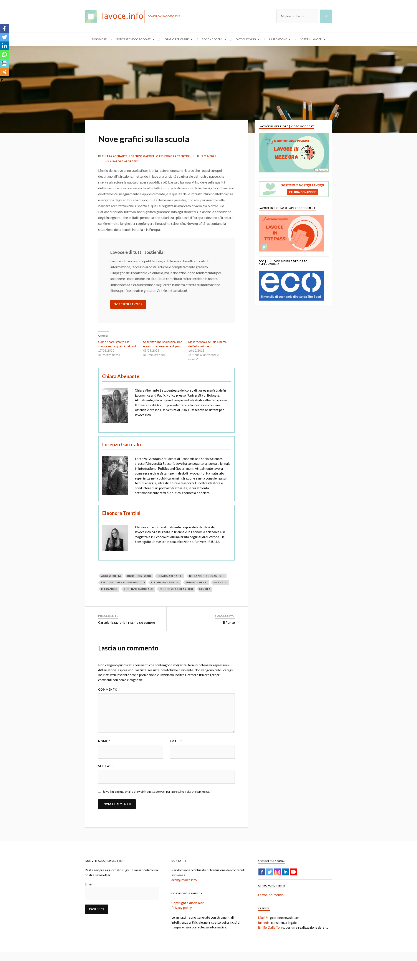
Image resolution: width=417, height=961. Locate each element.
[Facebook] (4, 28)
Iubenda (264, 923)
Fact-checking (246, 39)
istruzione (109, 588)
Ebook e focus (212, 39)
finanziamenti (196, 582)
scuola (205, 588)
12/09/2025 (208, 156)
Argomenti (99, 39)
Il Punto (229, 622)
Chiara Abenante (114, 156)
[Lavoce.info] (116, 16)
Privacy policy (181, 908)
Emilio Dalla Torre (271, 927)
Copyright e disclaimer (187, 903)
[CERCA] (326, 16)
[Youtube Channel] (293, 871)
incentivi (220, 582)
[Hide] (1, 80)
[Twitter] (4, 37)
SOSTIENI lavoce (128, 304)
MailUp (263, 918)
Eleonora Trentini (175, 156)
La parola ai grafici (123, 161)
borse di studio (139, 575)
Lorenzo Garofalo (144, 156)
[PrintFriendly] (4, 63)
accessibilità (111, 575)
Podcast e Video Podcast (133, 39)
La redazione (278, 39)
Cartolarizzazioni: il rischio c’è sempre (126, 622)
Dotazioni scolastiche (207, 575)
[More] (4, 72)
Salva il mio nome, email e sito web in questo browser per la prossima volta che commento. (156, 791)
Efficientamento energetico (123, 582)
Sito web (106, 766)
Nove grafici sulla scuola (143, 139)
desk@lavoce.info (184, 880)
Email (176, 741)
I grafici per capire (176, 39)
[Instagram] (277, 871)
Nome (104, 741)
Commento (109, 689)
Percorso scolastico (176, 588)
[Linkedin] (4, 45)
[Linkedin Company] (285, 871)
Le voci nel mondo (271, 895)
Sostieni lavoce (311, 39)
